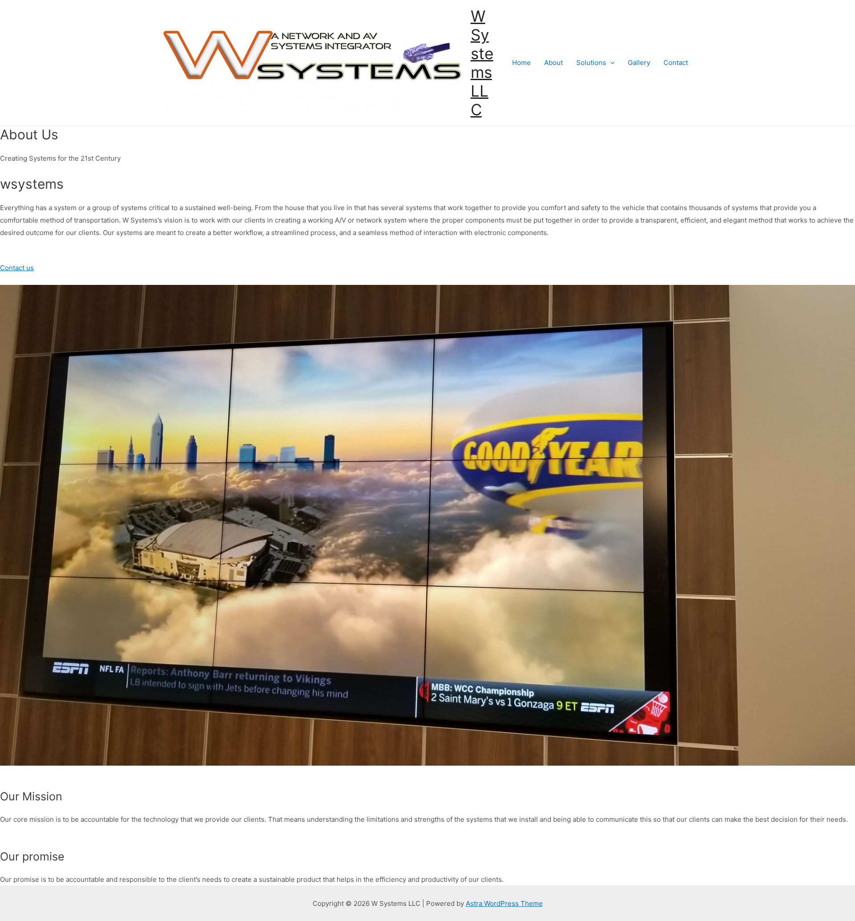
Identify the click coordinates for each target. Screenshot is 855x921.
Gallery (639, 62)
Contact (676, 62)
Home (521, 62)
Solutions (591, 62)
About (553, 62)
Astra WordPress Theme (504, 903)
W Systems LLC (482, 63)
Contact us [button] (17, 268)
